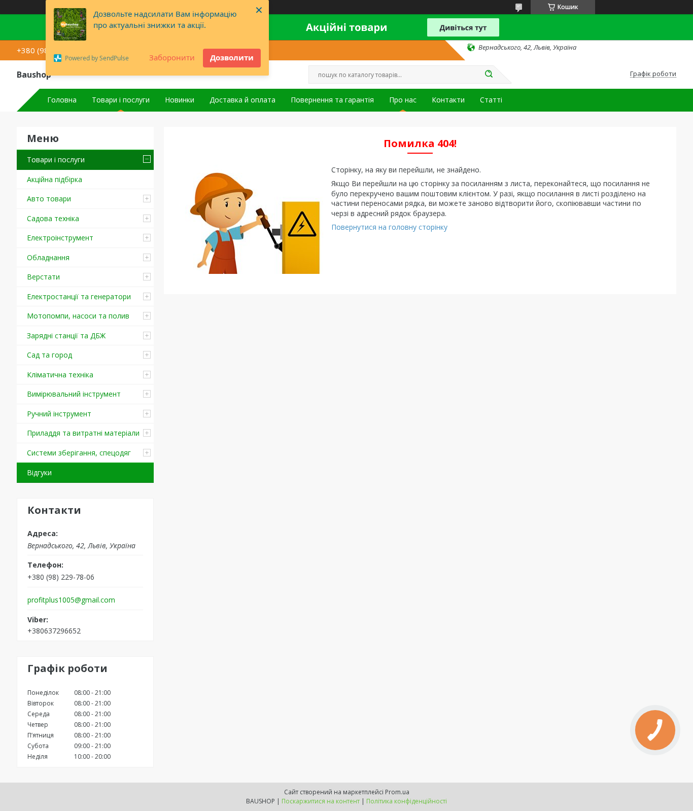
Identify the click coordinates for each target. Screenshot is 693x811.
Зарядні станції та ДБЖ (66, 335)
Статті (491, 99)
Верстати (43, 276)
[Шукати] (488, 74)
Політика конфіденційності (406, 801)
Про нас (403, 99)
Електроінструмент (60, 237)
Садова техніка (53, 218)
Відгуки (39, 472)
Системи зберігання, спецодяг (79, 452)
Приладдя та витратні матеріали (83, 433)
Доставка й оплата (242, 99)
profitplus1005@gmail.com (71, 600)
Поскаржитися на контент (321, 801)
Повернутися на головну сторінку (389, 227)
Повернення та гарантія (332, 99)
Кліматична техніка (60, 374)
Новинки (179, 99)
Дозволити (232, 57)
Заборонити (172, 57)
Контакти (448, 99)
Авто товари (49, 198)
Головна (62, 99)
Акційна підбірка (54, 179)
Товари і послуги (121, 99)
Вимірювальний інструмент (74, 394)
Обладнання (48, 257)
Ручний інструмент (59, 413)
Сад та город (49, 355)
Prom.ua (397, 792)
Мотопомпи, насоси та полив (78, 316)
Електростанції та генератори (79, 296)
